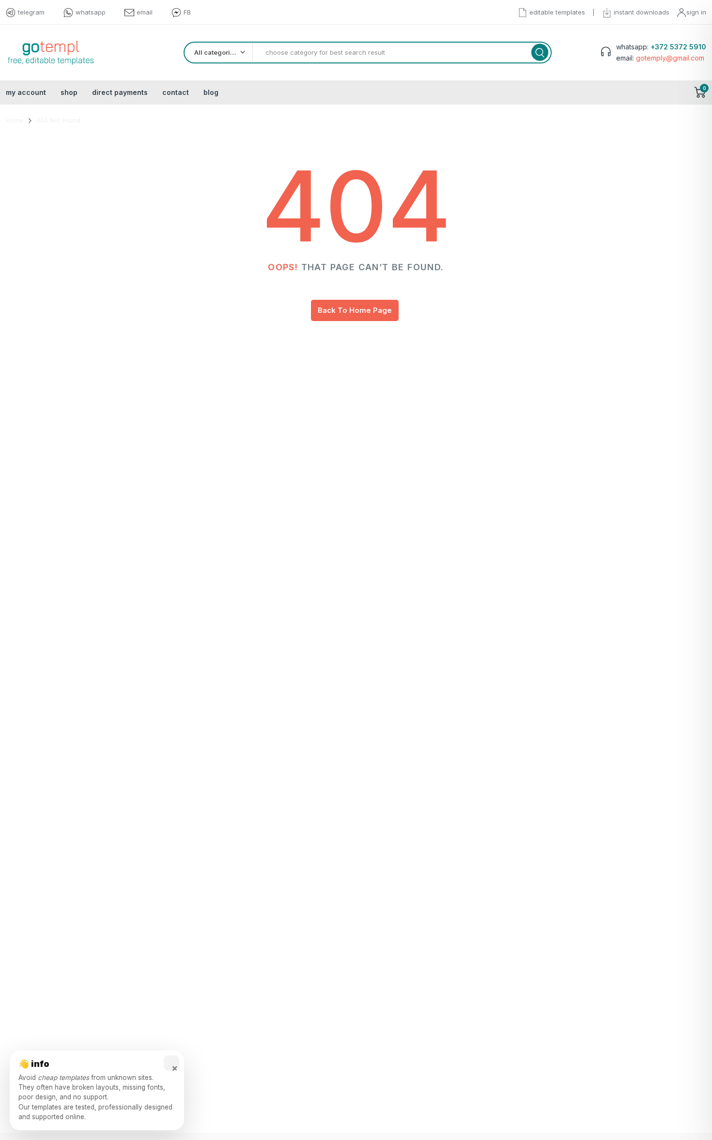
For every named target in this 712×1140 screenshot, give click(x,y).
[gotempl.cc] (50, 52)
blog (210, 92)
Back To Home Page (355, 310)
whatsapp (91, 12)
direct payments (120, 92)
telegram (31, 12)
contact (175, 92)
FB (187, 12)
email (145, 12)
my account (26, 92)
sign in (696, 12)
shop (69, 92)
